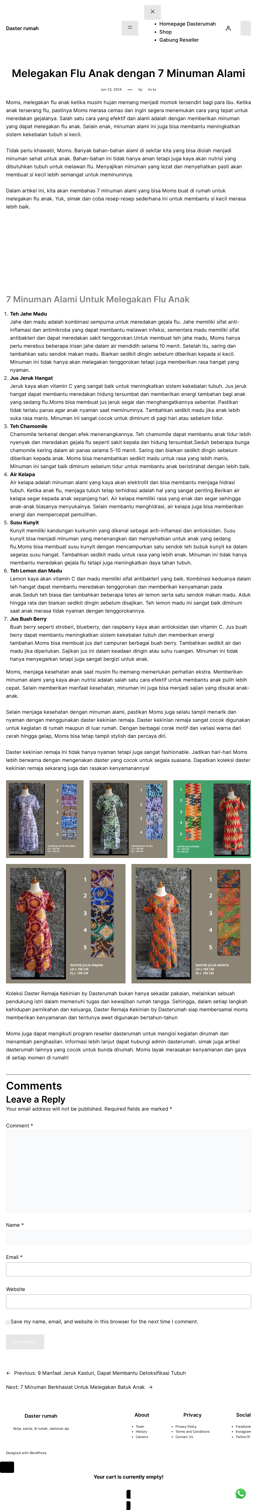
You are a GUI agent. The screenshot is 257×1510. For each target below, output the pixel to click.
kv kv (152, 89)
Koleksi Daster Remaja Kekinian (43, 993)
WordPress (38, 1453)
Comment (19, 1126)
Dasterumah (172, 1009)
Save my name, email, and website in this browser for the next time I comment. (104, 1322)
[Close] (7, 1467)
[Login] (228, 28)
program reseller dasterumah (107, 1034)
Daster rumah (22, 28)
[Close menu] (152, 12)
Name (15, 1225)
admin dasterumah (173, 1042)
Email (14, 1257)
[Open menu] (130, 28)
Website (15, 1289)
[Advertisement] (128, 254)
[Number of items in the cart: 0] (245, 28)
